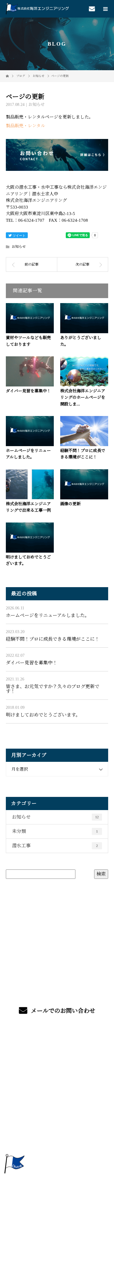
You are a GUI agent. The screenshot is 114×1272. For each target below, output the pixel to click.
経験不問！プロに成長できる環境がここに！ (52, 639)
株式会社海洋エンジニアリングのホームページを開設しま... (82, 397)
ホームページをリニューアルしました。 (47, 615)
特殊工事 (57, 1074)
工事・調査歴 (57, 1087)
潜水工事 (55, 845)
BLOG (57, 1142)
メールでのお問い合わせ (62, 1011)
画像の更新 (70, 504)
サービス (57, 1060)
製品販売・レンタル (25, 125)
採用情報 (57, 1129)
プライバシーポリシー (57, 1230)
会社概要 (57, 1115)
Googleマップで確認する (57, 1194)
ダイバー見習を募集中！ (28, 391)
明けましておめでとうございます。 (43, 714)
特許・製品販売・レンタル (57, 1101)
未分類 (55, 831)
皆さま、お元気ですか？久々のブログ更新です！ (52, 689)
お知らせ (36, 104)
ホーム (57, 1046)
